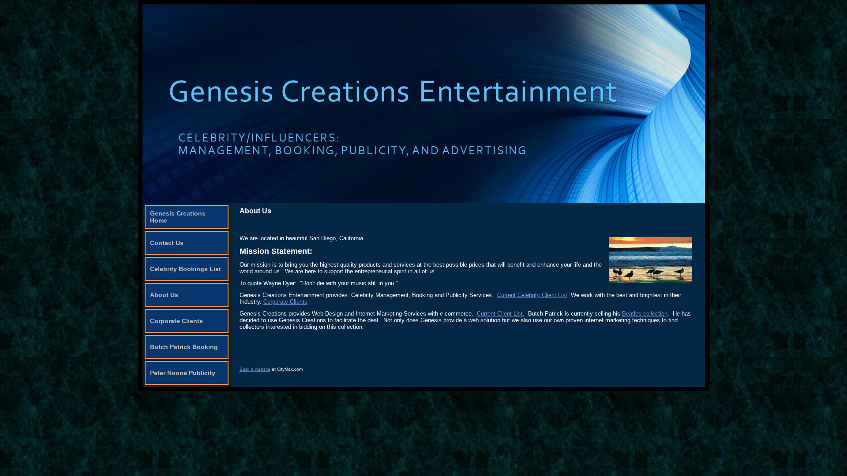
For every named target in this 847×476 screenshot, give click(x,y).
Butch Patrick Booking (184, 346)
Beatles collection (644, 313)
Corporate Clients (176, 320)
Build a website (255, 369)
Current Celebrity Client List (532, 295)
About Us (164, 294)
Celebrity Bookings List (185, 268)
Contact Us (167, 242)
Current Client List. (501, 313)
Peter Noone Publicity (182, 372)
